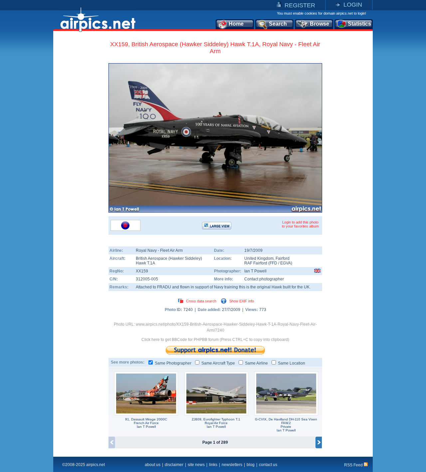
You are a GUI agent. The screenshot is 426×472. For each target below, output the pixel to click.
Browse (319, 24)
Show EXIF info (241, 301)
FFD (273, 263)
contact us (268, 464)
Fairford (283, 258)
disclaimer (174, 464)
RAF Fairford (255, 263)
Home (236, 24)
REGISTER (300, 5)
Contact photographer (264, 279)
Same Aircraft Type (218, 363)
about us (152, 464)
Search (278, 24)
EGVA (285, 263)
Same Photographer (173, 363)
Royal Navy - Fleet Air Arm (159, 250)
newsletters (232, 464)
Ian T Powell (255, 271)
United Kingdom (259, 258)
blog (251, 464)
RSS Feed (354, 465)
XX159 (142, 271)
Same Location (291, 363)
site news (196, 464)
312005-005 (147, 279)
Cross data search (201, 301)
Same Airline (256, 363)
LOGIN (352, 4)
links (213, 464)
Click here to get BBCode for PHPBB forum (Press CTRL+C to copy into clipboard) (215, 339)
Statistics (359, 24)
